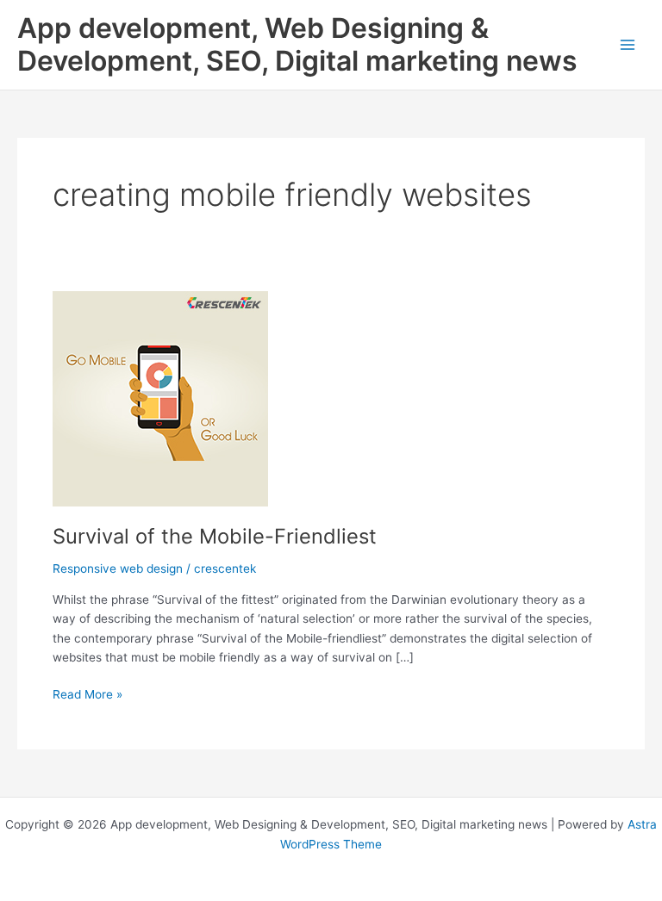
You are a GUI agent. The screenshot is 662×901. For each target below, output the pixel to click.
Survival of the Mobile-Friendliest (215, 536)
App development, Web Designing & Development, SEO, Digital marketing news (297, 44)
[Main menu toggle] (628, 45)
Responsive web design (118, 568)
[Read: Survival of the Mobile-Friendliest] (160, 398)
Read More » (87, 696)
